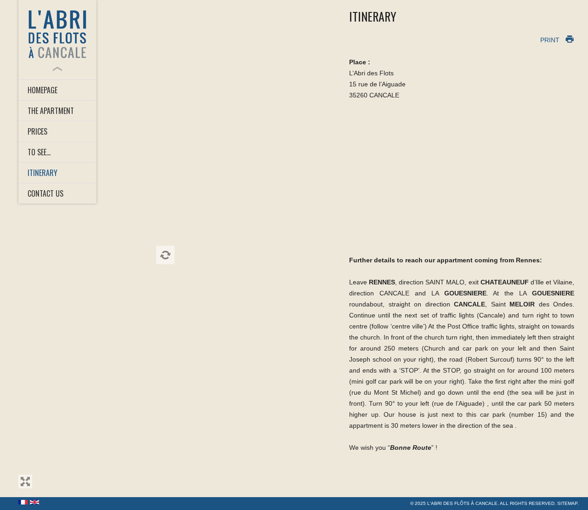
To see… (39, 152)
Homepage (42, 90)
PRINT (550, 40)
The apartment (51, 110)
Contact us (45, 193)
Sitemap (567, 503)
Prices (37, 131)
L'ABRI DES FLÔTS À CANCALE (462, 503)
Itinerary (42, 172)
